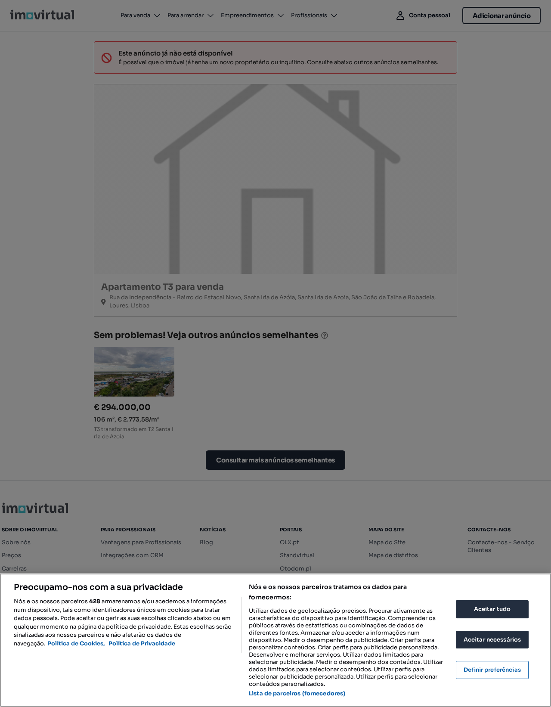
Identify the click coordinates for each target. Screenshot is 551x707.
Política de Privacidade (141, 643)
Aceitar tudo (492, 609)
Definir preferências (492, 669)
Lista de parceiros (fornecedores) (297, 693)
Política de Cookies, (76, 643)
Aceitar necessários (492, 639)
